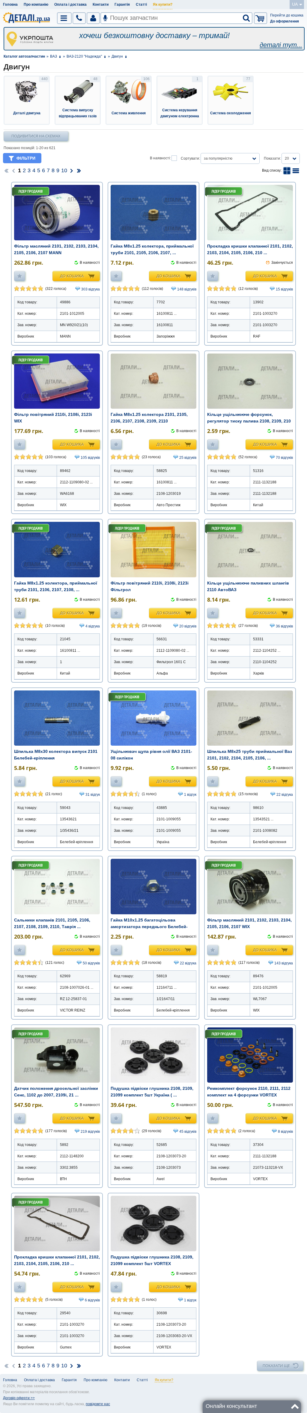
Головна (10, 4)
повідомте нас (98, 1404)
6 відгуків (92, 1300)
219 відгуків (90, 1131)
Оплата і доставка (70, 4)
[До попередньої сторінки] (13, 170)
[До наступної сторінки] (71, 170)
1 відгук (190, 794)
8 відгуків (285, 1131)
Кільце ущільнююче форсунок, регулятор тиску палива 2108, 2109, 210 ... (249, 421)
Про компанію (36, 4)
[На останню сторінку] (79, 170)
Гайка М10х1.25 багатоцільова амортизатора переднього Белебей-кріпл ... (149, 927)
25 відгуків (187, 457)
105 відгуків (90, 457)
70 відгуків (284, 457)
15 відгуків (284, 289)
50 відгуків (91, 963)
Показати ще (276, 1365)
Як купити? (162, 4)
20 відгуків (187, 626)
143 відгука (283, 963)
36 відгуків (284, 626)
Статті (141, 4)
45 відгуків (187, 1131)
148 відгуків (186, 289)
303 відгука (90, 289)
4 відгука (92, 626)
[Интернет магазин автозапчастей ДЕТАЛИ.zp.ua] (26, 18)
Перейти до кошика (286, 15)
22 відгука (284, 794)
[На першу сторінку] (6, 170)
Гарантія (122, 4)
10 (64, 170)
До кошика (72, 275)
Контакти (101, 4)
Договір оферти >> (19, 1398)
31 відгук (92, 794)
